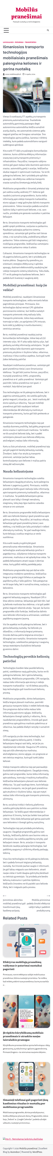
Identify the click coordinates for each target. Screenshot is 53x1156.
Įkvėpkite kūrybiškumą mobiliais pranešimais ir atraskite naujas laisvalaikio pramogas (23, 1036)
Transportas (30, 42)
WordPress (37, 1152)
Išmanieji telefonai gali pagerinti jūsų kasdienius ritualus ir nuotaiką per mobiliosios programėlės (25, 1103)
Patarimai (19, 42)
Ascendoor (15, 1152)
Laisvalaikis (8, 42)
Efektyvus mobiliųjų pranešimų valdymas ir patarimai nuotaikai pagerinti (22, 965)
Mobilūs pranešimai (26, 13)
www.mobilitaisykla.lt (13, 74)
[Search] (48, 30)
